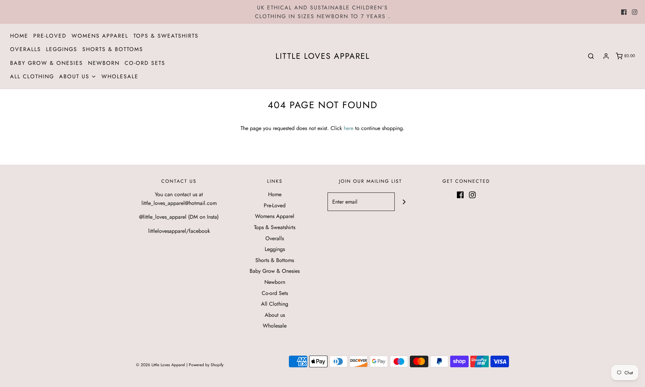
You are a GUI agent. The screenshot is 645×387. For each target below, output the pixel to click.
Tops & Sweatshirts (166, 36)
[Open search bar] (591, 56)
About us (275, 315)
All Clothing (32, 76)
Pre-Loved (50, 36)
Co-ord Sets (145, 63)
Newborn (104, 63)
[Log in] (606, 56)
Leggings (61, 49)
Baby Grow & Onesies (46, 63)
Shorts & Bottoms (112, 49)
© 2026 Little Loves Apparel (161, 365)
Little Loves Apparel (322, 56)
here (348, 128)
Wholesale (119, 76)
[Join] (404, 201)
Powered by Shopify (206, 365)
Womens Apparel (100, 36)
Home (19, 36)
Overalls (25, 49)
